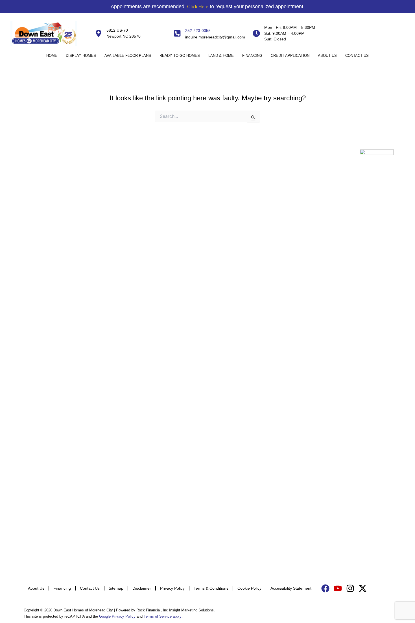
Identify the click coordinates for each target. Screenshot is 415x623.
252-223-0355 (198, 30)
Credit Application (290, 55)
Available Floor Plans (127, 55)
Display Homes (81, 55)
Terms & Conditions (211, 588)
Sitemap (116, 588)
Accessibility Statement (290, 588)
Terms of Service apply (163, 616)
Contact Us (357, 55)
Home (51, 55)
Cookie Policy (249, 588)
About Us (327, 55)
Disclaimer (141, 588)
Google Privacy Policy (117, 616)
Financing (252, 55)
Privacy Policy (172, 588)
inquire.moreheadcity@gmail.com (215, 37)
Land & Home (221, 55)
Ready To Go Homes (180, 55)
